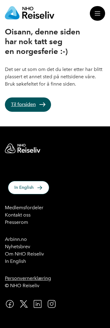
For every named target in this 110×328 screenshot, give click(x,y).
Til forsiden (23, 104)
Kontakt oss (18, 215)
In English (24, 187)
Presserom (16, 222)
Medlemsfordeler (24, 207)
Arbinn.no (16, 239)
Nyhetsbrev (17, 246)
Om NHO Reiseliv (24, 254)
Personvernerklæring (28, 278)
